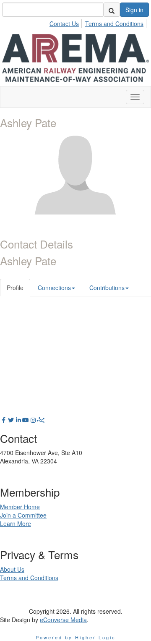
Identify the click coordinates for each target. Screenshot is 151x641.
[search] (111, 10)
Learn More (15, 523)
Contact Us (64, 23)
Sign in (134, 9)
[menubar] (99, 22)
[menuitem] (66, 22)
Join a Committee (23, 515)
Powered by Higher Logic (76, 637)
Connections (54, 287)
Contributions (107, 287)
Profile (15, 287)
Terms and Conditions (114, 23)
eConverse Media (63, 619)
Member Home (20, 506)
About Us (12, 569)
